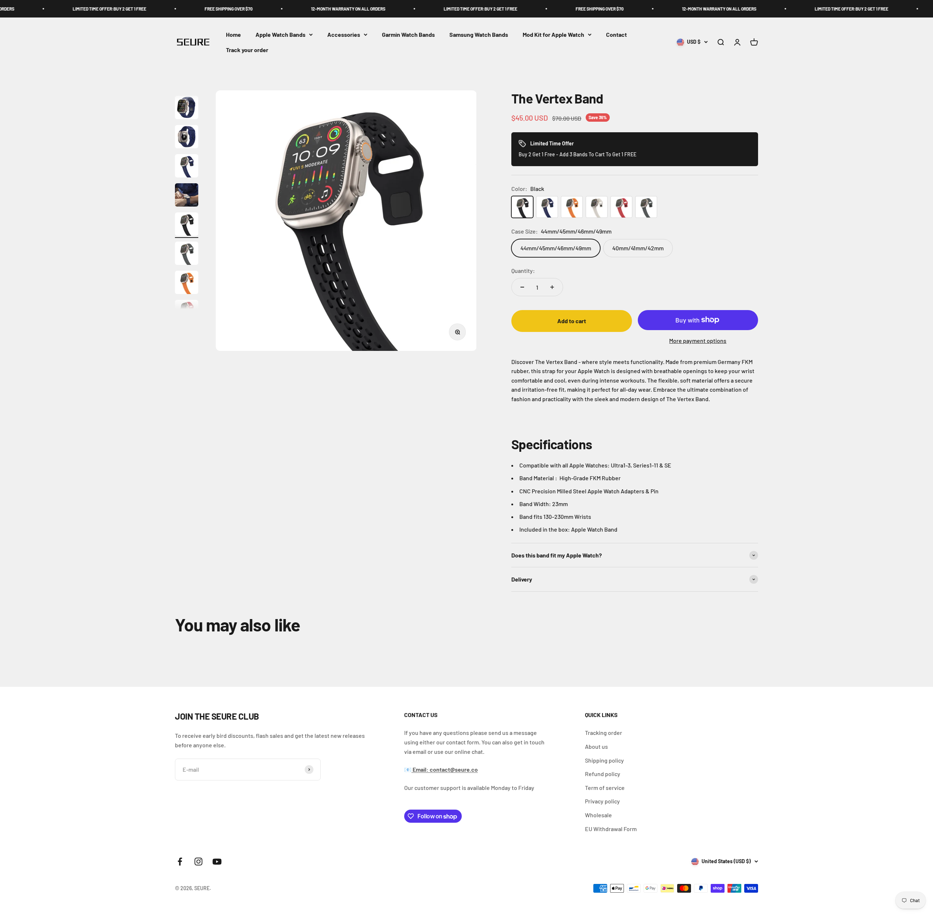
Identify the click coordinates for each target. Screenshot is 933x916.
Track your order (247, 49)
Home (233, 34)
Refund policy (602, 773)
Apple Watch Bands (280, 34)
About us (596, 746)
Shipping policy (604, 760)
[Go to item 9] (186, 254)
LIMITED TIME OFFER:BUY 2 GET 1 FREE (65, 8)
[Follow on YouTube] (217, 861)
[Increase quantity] (552, 287)
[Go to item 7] (186, 196)
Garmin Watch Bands (408, 34)
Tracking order (603, 732)
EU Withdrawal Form (611, 828)
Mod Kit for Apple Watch (553, 34)
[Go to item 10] (186, 283)
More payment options (697, 340)
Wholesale (598, 814)
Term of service (605, 787)
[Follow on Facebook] (180, 861)
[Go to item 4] (186, 108)
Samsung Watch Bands (478, 34)
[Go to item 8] (186, 225)
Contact (616, 34)
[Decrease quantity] (522, 287)
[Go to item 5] (186, 137)
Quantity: (523, 270)
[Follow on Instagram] (198, 861)
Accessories (343, 34)
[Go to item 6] (186, 167)
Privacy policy (602, 801)
